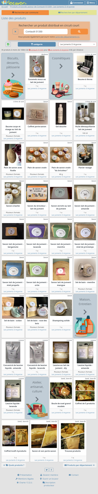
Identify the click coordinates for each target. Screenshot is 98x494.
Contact (75, 475)
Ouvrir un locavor (50, 478)
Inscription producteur (49, 484)
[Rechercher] (79, 31)
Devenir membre (50, 475)
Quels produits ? (16, 465)
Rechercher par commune (26, 12)
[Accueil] (14, 2)
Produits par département (80, 465)
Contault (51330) (36, 50)
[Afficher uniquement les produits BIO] (8, 44)
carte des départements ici (67, 36)
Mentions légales (26, 478)
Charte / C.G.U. (26, 482)
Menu (92, 2)
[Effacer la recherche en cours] (15, 31)
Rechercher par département (73, 12)
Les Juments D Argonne (59, 50)
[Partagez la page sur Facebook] (51, 470)
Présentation (26, 475)
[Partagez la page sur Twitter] (47, 470)
